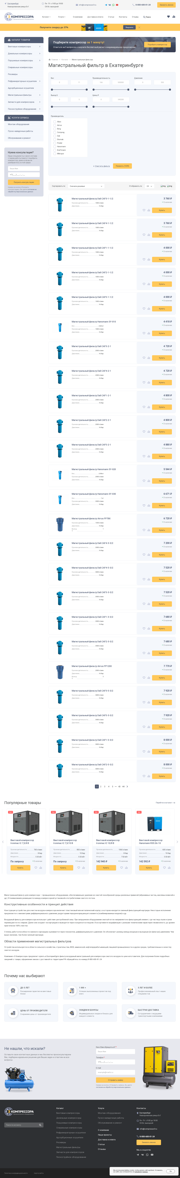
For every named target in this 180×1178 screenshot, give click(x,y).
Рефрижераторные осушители (22, 81)
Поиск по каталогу (13, 1125)
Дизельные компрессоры (20, 53)
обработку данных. (141, 1172)
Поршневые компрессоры (20, 60)
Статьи (111, 17)
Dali (58, 136)
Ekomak (60, 139)
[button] (2, 842)
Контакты (123, 17)
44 (123, 786)
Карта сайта (38, 1173)
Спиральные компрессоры (20, 67)
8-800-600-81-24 (143, 5)
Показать (122, 166)
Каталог (45, 17)
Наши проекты (105, 1135)
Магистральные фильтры (20, 95)
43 (119, 786)
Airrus (59, 125)
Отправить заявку (115, 1080)
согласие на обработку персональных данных (113, 1087)
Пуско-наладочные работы (20, 131)
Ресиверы (13, 74)
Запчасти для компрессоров (21, 102)
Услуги (61, 17)
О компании (78, 17)
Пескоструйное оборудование (22, 109)
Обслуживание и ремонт (19, 138)
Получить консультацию (24, 182)
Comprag (60, 132)
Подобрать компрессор (157, 45)
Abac (59, 122)
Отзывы (135, 17)
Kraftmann (61, 150)
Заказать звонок (149, 1142)
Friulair (59, 143)
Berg (59, 129)
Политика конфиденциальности (16, 1173)
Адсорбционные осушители (21, 88)
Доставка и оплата (95, 17)
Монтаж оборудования (18, 124)
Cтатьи (101, 1144)
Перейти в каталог (164, 803)
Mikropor (60, 154)
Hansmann (61, 147)
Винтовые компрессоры (19, 46)
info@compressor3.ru (87, 5)
